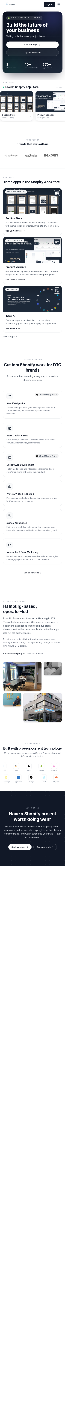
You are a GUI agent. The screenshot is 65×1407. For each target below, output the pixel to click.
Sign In (49, 4)
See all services (31, 572)
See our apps (31, 44)
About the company (12, 653)
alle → (59, 87)
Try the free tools (32, 52)
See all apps (9, 336)
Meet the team (34, 653)
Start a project (18, 847)
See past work (44, 847)
